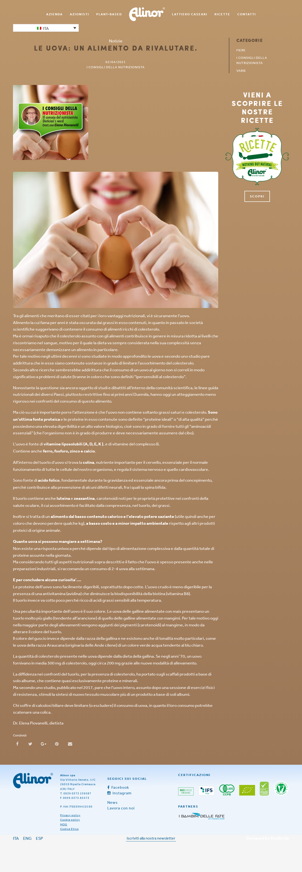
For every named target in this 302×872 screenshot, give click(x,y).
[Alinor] (33, 780)
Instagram (122, 793)
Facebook (119, 787)
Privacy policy (70, 815)
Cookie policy (70, 820)
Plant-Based (109, 14)
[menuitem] (54, 14)
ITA (16, 838)
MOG (63, 824)
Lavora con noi (121, 808)
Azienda (54, 14)
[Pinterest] (57, 743)
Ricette (222, 14)
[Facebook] (17, 743)
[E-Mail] (70, 743)
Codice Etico (69, 829)
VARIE (241, 70)
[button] (46, 28)
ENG (27, 838)
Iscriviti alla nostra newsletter (151, 838)
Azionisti (79, 14)
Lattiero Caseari (189, 14)
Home (147, 14)
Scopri (257, 196)
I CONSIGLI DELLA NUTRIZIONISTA (116, 67)
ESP (39, 838)
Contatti (246, 14)
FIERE (241, 50)
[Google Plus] (43, 743)
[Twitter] (30, 743)
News (112, 802)
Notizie (115, 40)
